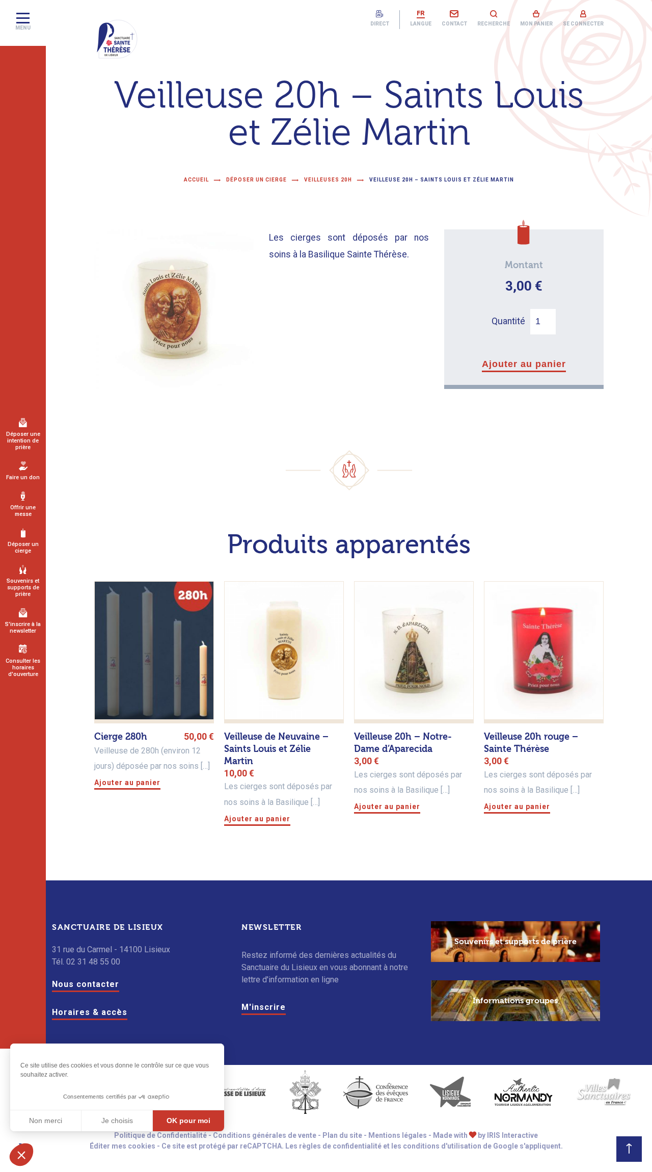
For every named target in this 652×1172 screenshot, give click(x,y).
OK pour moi (188, 1120)
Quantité (508, 321)
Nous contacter (85, 984)
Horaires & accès (89, 1012)
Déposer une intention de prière (23, 441)
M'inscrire (263, 1007)
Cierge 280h (120, 737)
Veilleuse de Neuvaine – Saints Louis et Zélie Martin (276, 749)
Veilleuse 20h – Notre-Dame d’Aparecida (403, 743)
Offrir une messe (23, 510)
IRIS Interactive (512, 1135)
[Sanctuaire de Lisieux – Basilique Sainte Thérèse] (117, 39)
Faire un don (23, 477)
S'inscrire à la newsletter (23, 627)
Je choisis (117, 1120)
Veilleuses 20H (328, 180)
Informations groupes (515, 1000)
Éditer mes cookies (122, 1146)
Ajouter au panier (524, 364)
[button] (21, 1154)
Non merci (45, 1120)
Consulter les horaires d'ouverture (23, 668)
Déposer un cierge (23, 547)
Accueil (196, 180)
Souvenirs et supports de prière (23, 587)
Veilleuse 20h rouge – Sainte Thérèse (531, 743)
